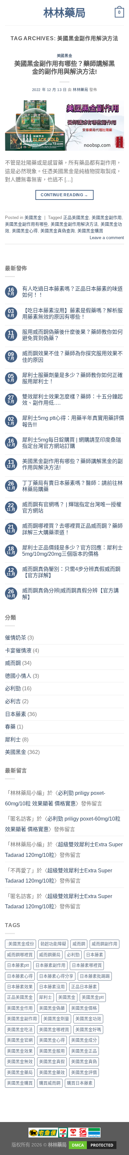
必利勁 (13, 688)
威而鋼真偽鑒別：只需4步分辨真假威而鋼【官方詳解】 (71, 572)
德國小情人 (18, 676)
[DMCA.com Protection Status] (91, 1144)
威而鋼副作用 (104, 943)
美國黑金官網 (20, 1040)
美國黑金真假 (52, 1061)
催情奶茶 (15, 637)
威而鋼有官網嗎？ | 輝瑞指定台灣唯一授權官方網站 (71, 508)
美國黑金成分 (84, 1040)
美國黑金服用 (52, 1050)
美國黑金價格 (84, 1008)
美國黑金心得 (25, 230)
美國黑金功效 (88, 1018)
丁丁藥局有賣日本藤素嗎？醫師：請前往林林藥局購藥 (72, 486)
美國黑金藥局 (20, 1072)
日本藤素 (15, 714)
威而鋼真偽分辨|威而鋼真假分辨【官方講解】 (70, 594)
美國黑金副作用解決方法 (74, 224)
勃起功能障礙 (53, 943)
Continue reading (64, 195)
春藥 (10, 727)
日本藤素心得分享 (56, 976)
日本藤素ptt (18, 965)
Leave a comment (107, 237)
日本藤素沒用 (52, 986)
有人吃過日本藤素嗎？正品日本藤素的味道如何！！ (72, 292)
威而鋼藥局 (50, 954)
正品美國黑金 (76, 217)
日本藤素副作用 (50, 965)
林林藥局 (64, 13)
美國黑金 (64, 56)
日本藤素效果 (20, 986)
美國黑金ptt (93, 997)
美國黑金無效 (20, 1061)
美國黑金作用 (20, 1008)
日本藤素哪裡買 (87, 965)
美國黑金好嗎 (88, 1029)
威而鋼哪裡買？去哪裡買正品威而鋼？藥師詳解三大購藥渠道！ (72, 529)
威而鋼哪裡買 (20, 954)
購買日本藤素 (80, 1082)
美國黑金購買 (90, 230)
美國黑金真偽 (84, 1061)
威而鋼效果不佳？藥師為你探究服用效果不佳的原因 (72, 356)
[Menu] (9, 13)
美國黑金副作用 (107, 217)
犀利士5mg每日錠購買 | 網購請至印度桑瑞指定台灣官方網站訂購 (71, 443)
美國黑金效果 (20, 1050)
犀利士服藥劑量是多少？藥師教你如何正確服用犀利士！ (72, 378)
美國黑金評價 (84, 1072)
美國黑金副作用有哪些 (26, 224)
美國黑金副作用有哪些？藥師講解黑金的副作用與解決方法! (72, 464)
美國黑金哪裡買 (54, 1029)
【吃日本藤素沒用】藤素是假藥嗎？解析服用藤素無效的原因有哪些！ (72, 314)
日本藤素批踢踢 (95, 976)
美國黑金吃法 (20, 1029)
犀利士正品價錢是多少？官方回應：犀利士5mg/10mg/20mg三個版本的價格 (72, 551)
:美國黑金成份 (20, 943)
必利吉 (13, 701)
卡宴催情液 (18, 650)
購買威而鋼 (50, 1082)
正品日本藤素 (84, 986)
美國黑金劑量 (56, 1018)
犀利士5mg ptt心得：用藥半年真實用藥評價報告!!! (73, 421)
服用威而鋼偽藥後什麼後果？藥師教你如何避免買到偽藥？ (72, 335)
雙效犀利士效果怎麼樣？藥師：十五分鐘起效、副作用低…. (72, 400)
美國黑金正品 (84, 1050)
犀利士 (13, 739)
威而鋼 (13, 663)
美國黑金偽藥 (52, 1008)
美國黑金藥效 (52, 1072)
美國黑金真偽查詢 (57, 230)
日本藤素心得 (20, 976)
